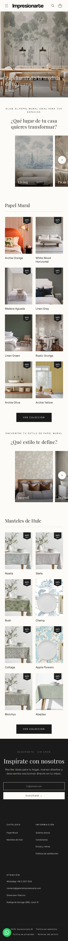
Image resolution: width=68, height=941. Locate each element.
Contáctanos (42, 839)
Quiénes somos (43, 832)
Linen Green (12, 355)
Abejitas (41, 714)
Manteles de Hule (23, 521)
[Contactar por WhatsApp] (7, 932)
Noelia (9, 573)
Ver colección (34, 417)
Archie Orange (14, 258)
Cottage (10, 667)
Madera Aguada (15, 308)
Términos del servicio (47, 934)
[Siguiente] (62, 160)
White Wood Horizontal (43, 259)
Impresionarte (24, 929)
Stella (39, 573)
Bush (8, 620)
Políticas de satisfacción (47, 853)
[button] (6, 5)
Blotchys (10, 714)
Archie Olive (12, 402)
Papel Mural (17, 205)
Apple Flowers (45, 667)
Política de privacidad (23, 934)
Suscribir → (34, 795)
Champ (40, 620)
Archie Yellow (44, 402)
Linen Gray (42, 308)
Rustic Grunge (44, 355)
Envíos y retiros (43, 846)
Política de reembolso (46, 929)
